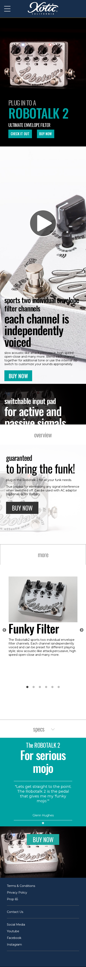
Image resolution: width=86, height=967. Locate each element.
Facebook (14, 938)
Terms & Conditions (21, 886)
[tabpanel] (43, 618)
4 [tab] (46, 687)
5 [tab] (52, 687)
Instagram (14, 944)
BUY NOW (45, 133)
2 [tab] (34, 687)
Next (82, 630)
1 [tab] (27, 687)
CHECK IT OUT (20, 133)
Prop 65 (12, 899)
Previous (4, 630)
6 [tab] (59, 687)
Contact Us (15, 912)
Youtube (13, 931)
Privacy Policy (17, 892)
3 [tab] (40, 687)
